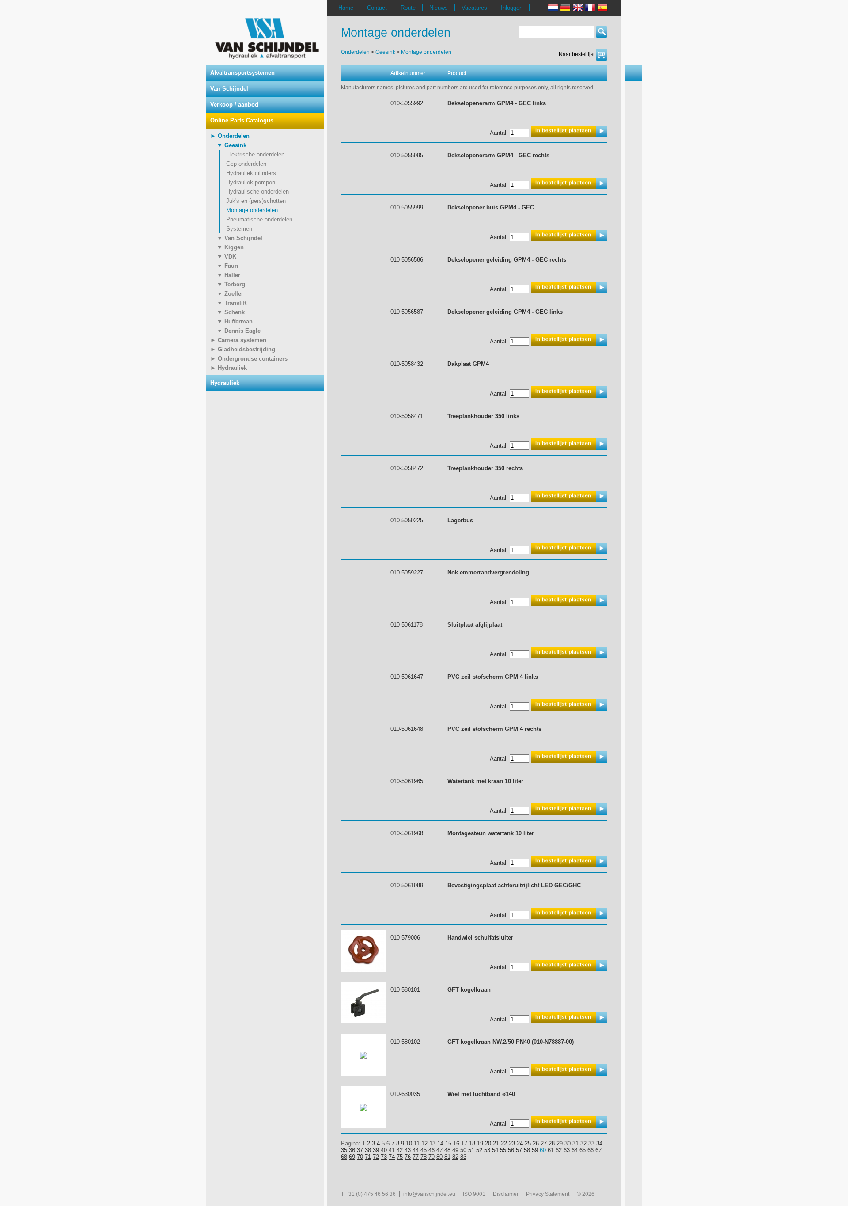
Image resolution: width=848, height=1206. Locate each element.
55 (503, 1150)
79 (431, 1156)
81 (447, 1156)
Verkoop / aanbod (234, 104)
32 (583, 1143)
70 (360, 1156)
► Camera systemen (238, 340)
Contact (377, 7)
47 (439, 1150)
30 (567, 1143)
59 (535, 1150)
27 (544, 1143)
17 (464, 1143)
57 (519, 1150)
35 (344, 1150)
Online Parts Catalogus (241, 120)
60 (543, 1150)
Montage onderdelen (252, 210)
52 (479, 1150)
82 (455, 1156)
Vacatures (474, 7)
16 (456, 1143)
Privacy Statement (547, 1194)
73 (384, 1156)
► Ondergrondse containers (249, 358)
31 (575, 1143)
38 (368, 1150)
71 (368, 1156)
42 (400, 1150)
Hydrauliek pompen (250, 182)
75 (400, 1156)
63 (567, 1150)
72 (376, 1156)
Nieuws (438, 7)
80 (439, 1156)
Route (408, 7)
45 (423, 1150)
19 (480, 1143)
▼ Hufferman (235, 321)
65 (582, 1150)
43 (408, 1150)
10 (409, 1143)
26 (536, 1143)
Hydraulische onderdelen (257, 191)
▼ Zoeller (230, 293)
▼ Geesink (231, 145)
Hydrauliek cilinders (251, 173)
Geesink (385, 52)
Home (345, 7)
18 (472, 1143)
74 (392, 1156)
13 (432, 1143)
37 (360, 1150)
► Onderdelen (230, 136)
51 (471, 1150)
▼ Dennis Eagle (239, 330)
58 (527, 1150)
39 (376, 1150)
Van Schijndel (229, 88)
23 (512, 1143)
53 (487, 1150)
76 (408, 1156)
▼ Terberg (231, 284)
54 (495, 1150)
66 (590, 1150)
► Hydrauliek (228, 368)
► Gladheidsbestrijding (242, 349)
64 (575, 1150)
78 (423, 1156)
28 (552, 1143)
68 (344, 1156)
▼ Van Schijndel (239, 238)
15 (448, 1143)
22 (504, 1143)
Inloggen (511, 7)
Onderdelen (355, 52)
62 (559, 1150)
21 (496, 1143)
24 (520, 1143)
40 (384, 1150)
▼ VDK (226, 256)
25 (528, 1143)
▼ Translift (231, 303)
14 (440, 1143)
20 (488, 1143)
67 (598, 1150)
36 (352, 1150)
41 (392, 1150)
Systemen (239, 228)
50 (463, 1150)
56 (511, 1150)
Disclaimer (506, 1194)
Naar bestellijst (577, 54)
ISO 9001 (474, 1194)
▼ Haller (228, 275)
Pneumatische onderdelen (259, 219)
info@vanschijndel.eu (429, 1194)
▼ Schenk (231, 312)
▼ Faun (227, 266)
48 (447, 1150)
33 (591, 1143)
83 (463, 1156)
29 (559, 1143)
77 (416, 1156)
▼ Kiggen (230, 247)
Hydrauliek (224, 383)
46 (431, 1150)
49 (455, 1150)
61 (551, 1150)
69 (352, 1156)
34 (599, 1143)
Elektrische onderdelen (255, 154)
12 (424, 1143)
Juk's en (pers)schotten (256, 201)
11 (417, 1143)
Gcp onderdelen (246, 163)
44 (416, 1150)
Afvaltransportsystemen (242, 72)
